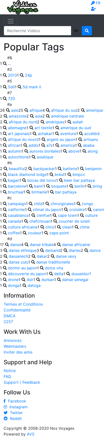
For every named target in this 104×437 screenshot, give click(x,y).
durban (47, 279)
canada (14, 221)
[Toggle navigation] (10, 21)
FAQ (7, 376)
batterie (70, 168)
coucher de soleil (74, 221)
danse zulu (18, 262)
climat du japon (47, 209)
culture (91, 215)
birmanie (39, 192)
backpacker (44, 168)
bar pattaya (65, 192)
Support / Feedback (22, 382)
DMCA (9, 315)
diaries (75, 250)
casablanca (18, 215)
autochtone (18, 157)
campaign (17, 203)
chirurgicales (62, 203)
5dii (11, 86)
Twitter (15, 412)
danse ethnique (23, 250)
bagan (13, 180)
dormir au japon (22, 267)
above (74, 151)
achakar (45, 133)
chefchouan (40, 221)
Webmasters (15, 346)
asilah (78, 121)
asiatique (45, 157)
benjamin (93, 168)
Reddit (14, 418)
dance (95, 250)
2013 (12, 75)
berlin (79, 186)
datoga (34, 285)
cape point (59, 232)
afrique (36, 110)
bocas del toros (41, 180)
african (14, 145)
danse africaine (76, 244)
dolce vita (54, 267)
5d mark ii (32, 86)
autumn (15, 151)
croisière (77, 209)
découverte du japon (27, 273)
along (93, 151)
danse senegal (75, 279)
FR (98, 2)
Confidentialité (17, 310)
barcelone (17, 186)
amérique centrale (67, 116)
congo (87, 203)
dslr (30, 279)
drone (13, 279)
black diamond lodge (27, 174)
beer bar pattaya (79, 180)
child (38, 203)
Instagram (17, 406)
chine (84, 227)
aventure (68, 133)
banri (38, 186)
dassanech (18, 256)
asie (14, 110)
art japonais (19, 133)
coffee (14, 232)
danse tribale (41, 244)
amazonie (17, 116)
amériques (55, 121)
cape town (67, 215)
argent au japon (61, 139)
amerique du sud (75, 127)
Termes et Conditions (23, 304)
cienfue (43, 215)
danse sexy (66, 256)
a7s (49, 145)
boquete (59, 186)
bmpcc (79, 174)
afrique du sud (64, 110)
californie (16, 209)
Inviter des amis (18, 352)
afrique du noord (23, 139)
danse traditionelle (53, 262)
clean (67, 227)
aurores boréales (45, 151)
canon (98, 209)
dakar (42, 256)
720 (11, 98)
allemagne (17, 127)
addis (33, 145)
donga (14, 285)
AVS (30, 434)
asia (38, 116)
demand (52, 250)
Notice (10, 370)
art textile (43, 127)
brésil (60, 174)
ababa (88, 145)
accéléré (92, 133)
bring (97, 186)
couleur (34, 232)
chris (49, 227)
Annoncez (13, 340)
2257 (8, 321)
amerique (94, 110)
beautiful (17, 168)
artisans (90, 139)
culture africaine (22, 227)
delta (58, 273)
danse (15, 244)
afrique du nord (23, 121)
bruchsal (15, 192)
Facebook (16, 401)
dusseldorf (81, 273)
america (67, 145)
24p (28, 75)
